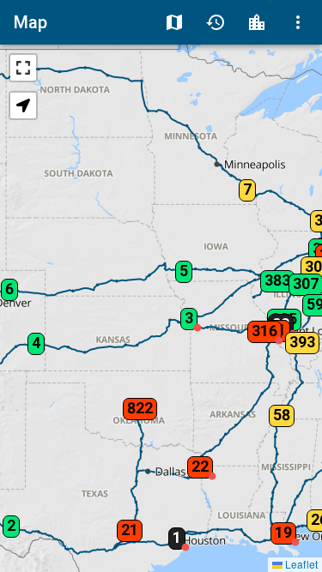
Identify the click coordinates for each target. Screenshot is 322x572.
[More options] (298, 22)
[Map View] (174, 22)
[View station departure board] (256, 22)
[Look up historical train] (215, 22)
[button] (128, 403)
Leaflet (300, 564)
